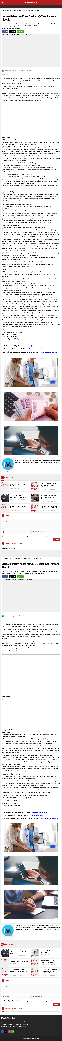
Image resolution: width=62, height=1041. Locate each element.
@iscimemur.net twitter (36, 349)
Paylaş (6, 31)
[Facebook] (2, 1031)
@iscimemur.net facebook (50, 352)
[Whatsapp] (12, 1031)
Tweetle (13, 31)
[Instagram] (9, 1031)
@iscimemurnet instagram (39, 346)
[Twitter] (5, 1031)
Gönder (21, 31)
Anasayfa (5, 10)
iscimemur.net (7, 70)
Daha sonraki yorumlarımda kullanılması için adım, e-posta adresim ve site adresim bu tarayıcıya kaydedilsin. (28, 536)
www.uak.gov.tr (10, 230)
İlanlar (11, 10)
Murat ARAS (22, 499)
